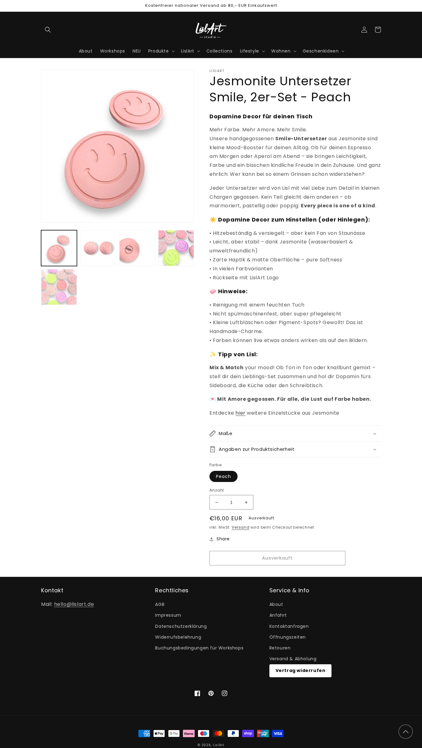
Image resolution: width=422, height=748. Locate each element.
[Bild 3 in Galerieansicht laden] (137, 248)
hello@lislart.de (74, 604)
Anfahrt (278, 615)
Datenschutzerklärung (181, 626)
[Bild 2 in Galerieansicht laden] (98, 248)
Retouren (280, 648)
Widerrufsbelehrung (178, 637)
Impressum (168, 615)
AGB (159, 604)
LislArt (218, 745)
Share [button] (223, 539)
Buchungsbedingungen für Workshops (199, 648)
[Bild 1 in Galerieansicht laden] (59, 248)
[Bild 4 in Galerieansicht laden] (176, 248)
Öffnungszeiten (287, 637)
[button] (48, 29)
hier (240, 412)
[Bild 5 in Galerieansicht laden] (59, 287)
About (276, 604)
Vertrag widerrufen (301, 670)
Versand (240, 527)
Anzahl (216, 490)
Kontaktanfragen (289, 626)
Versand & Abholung (293, 659)
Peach (223, 476)
